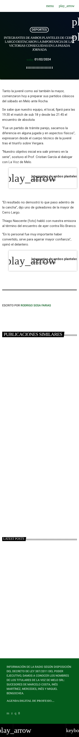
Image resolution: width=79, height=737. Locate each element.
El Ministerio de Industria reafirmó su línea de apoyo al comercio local (48, 611)
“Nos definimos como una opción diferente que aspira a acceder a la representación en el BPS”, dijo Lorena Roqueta (46, 595)
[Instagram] (15, 713)
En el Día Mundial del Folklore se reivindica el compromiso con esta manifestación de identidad (46, 631)
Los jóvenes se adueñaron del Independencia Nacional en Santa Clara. (34, 410)
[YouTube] (8, 713)
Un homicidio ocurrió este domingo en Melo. (38, 493)
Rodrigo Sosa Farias (36, 305)
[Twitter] (12, 713)
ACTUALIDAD (13, 397)
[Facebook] (19, 713)
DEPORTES (39, 30)
